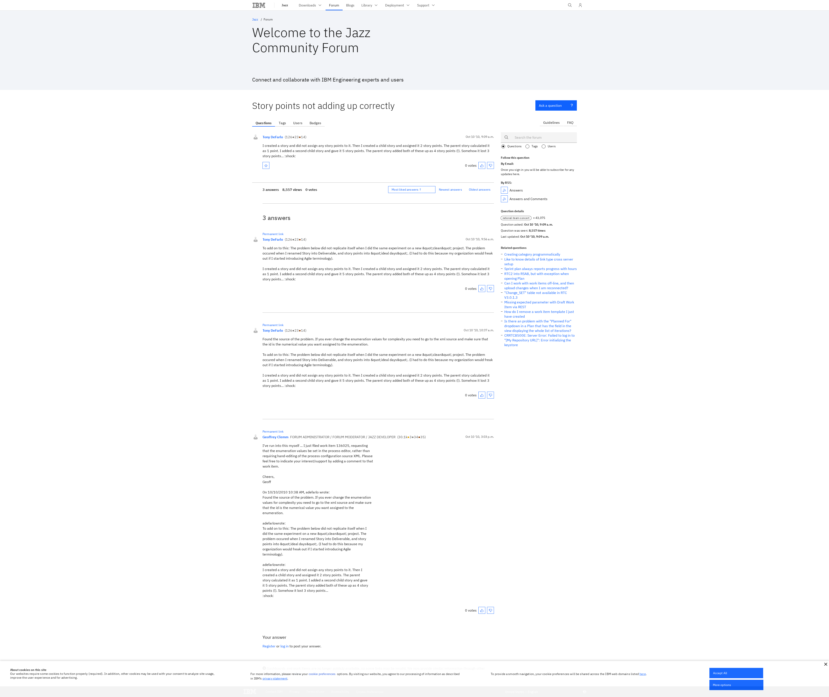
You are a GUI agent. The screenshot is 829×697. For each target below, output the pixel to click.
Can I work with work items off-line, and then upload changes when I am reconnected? (539, 285)
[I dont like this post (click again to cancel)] (490, 165)
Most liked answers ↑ (406, 190)
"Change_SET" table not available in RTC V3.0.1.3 (535, 295)
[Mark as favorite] (266, 165)
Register (269, 646)
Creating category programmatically (532, 254)
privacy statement (275, 678)
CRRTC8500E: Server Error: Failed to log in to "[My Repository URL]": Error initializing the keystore (539, 340)
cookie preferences (322, 674)
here (642, 674)
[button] (825, 664)
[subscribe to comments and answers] (504, 198)
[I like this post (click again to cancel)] (481, 165)
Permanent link (273, 234)
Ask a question (550, 105)
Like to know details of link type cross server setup (538, 261)
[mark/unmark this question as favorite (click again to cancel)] (266, 165)
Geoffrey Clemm (275, 437)
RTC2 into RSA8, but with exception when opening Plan (536, 276)
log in (284, 646)
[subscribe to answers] (504, 190)
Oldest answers (479, 190)
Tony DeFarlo (273, 137)
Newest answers (450, 190)
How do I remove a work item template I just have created (539, 314)
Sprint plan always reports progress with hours (540, 269)
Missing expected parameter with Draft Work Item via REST (539, 304)
